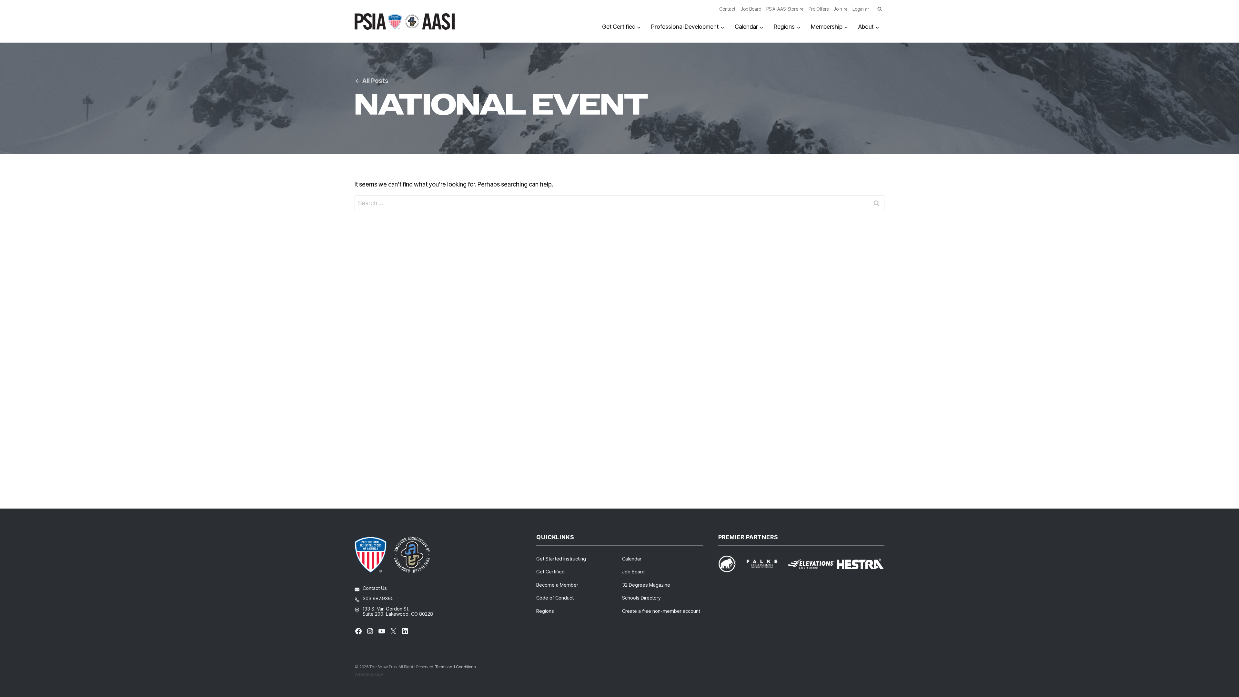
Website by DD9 (369, 674)
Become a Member (557, 585)
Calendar (631, 559)
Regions (545, 611)
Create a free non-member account (661, 611)
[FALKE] (765, 564)
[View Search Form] (879, 9)
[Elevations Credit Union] (811, 564)
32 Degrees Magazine (646, 585)
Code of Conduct (555, 598)
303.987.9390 (378, 598)
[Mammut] (731, 563)
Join (837, 9)
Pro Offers (819, 9)
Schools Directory (641, 598)
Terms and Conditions (455, 666)
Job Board (750, 9)
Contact (727, 9)
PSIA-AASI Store (782, 9)
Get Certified (550, 572)
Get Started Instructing (561, 559)
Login (858, 9)
